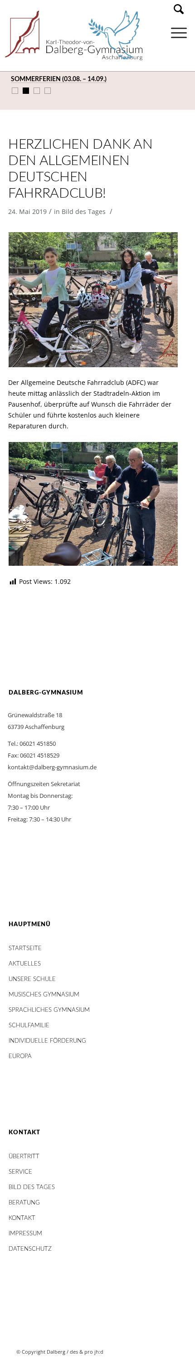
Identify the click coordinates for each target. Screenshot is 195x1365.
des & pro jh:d (86, 1351)
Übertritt (24, 1157)
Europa (20, 1056)
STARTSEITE (25, 949)
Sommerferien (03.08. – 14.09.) (59, 79)
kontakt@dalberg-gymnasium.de (52, 767)
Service (20, 1172)
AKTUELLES (25, 964)
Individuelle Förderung (47, 1041)
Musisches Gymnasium (44, 995)
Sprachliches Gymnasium (49, 1010)
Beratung (24, 1203)
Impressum (25, 1234)
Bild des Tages (84, 211)
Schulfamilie (29, 1026)
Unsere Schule (32, 979)
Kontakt (22, 1218)
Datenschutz (30, 1249)
